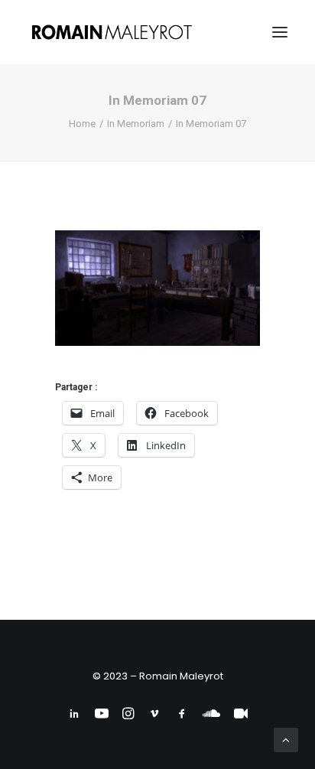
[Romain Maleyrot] (114, 32)
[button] (280, 32)
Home (82, 123)
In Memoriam (135, 123)
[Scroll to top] (286, 739)
